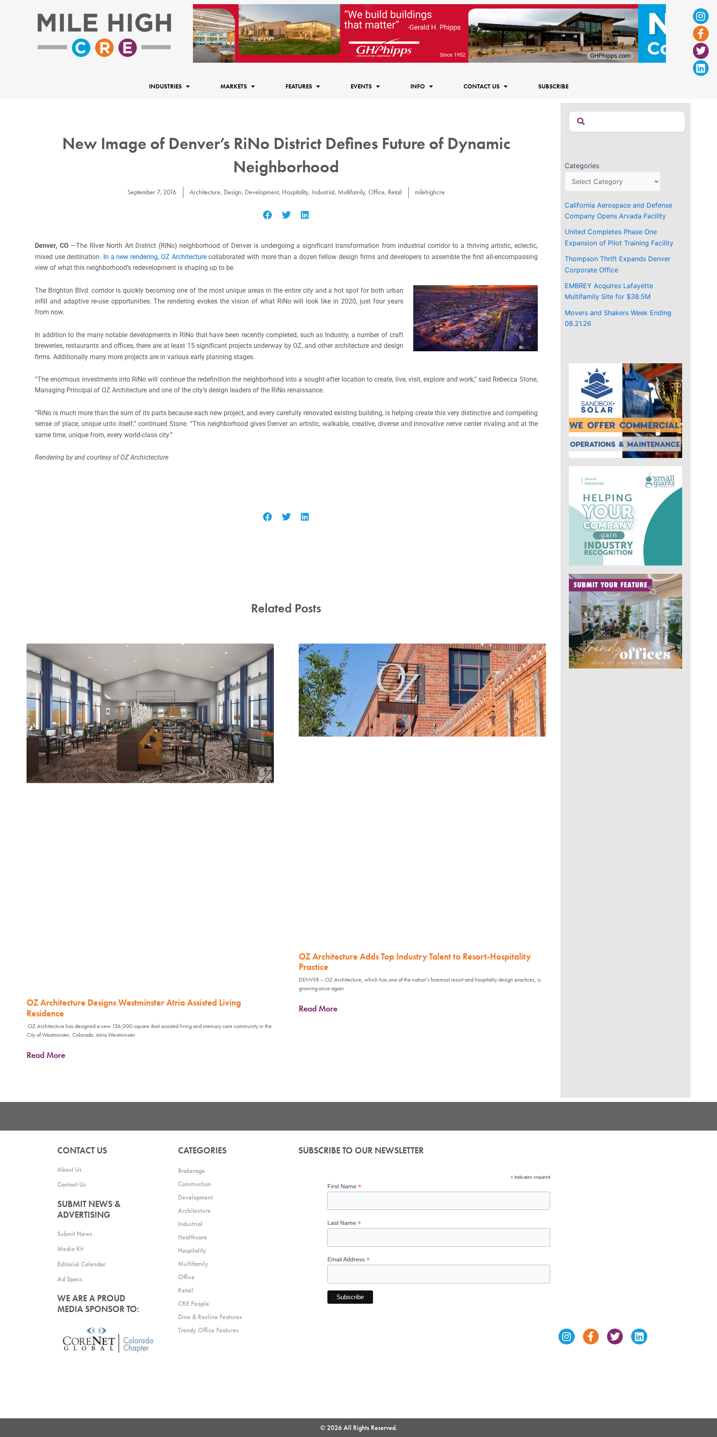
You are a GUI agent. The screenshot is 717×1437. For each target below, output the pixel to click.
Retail (395, 192)
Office (376, 192)
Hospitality (295, 192)
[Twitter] (701, 51)
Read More (46, 1055)
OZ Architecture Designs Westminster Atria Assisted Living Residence (134, 1007)
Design (232, 192)
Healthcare (192, 1237)
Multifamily (351, 192)
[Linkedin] (701, 68)
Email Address (348, 1259)
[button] (268, 215)
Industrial (323, 192)
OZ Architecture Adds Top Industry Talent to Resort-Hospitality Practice (415, 961)
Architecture (205, 192)
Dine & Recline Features (210, 1316)
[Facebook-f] (701, 34)
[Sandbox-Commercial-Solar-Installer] (625, 410)
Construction (194, 1184)
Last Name (344, 1223)
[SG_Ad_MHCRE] (625, 515)
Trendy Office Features (208, 1330)
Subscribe (553, 86)
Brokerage (191, 1170)
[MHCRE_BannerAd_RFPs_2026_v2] (429, 33)
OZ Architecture (184, 257)
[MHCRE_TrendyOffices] (625, 620)
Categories (582, 166)
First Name (344, 1186)
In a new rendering (130, 257)
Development (262, 192)
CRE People (193, 1303)
